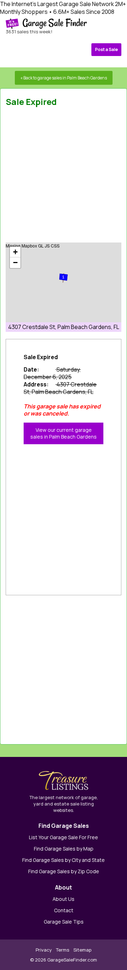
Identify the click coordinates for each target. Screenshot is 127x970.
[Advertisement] (63, 177)
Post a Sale (106, 49)
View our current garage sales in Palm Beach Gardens (63, 433)
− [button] (15, 262)
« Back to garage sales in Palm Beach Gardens (63, 78)
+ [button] (15, 251)
